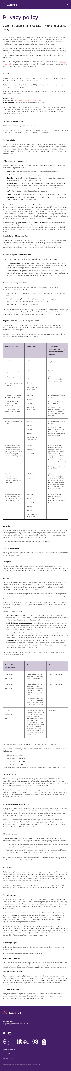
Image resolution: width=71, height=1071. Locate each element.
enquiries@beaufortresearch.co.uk (15, 1024)
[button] (67, 5)
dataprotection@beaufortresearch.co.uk (27, 100)
